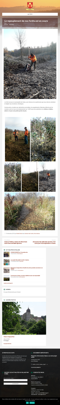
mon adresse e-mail (9, 378)
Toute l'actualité (8, 283)
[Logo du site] (30, 10)
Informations (37, 233)
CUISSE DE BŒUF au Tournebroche (19, 252)
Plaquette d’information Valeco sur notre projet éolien (44, 356)
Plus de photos (7, 343)
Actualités (11, 24)
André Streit (19, 233)
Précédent (7, 240)
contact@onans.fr (42, 394)
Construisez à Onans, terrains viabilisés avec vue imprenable (25, 275)
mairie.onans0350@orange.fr (42, 393)
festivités (21, 261)
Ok (27, 402)
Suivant (54, 240)
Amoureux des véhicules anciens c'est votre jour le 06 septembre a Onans (44, 242)
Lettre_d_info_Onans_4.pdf (39, 364)
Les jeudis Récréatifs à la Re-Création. (20, 260)
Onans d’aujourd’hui (9, 336)
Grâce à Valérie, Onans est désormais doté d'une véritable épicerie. (15, 242)
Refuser (32, 402)
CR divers (36, 361)
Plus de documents (36, 367)
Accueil (6, 24)
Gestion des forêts (29, 233)
